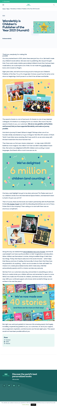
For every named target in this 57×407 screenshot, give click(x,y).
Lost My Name (46, 65)
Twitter (7, 341)
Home (4, 8)
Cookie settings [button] (25, 404)
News (8, 8)
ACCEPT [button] (33, 404)
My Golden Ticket (13, 204)
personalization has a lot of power (34, 251)
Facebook (8, 340)
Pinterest (8, 343)
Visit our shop (15, 379)
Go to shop (7, 1)
